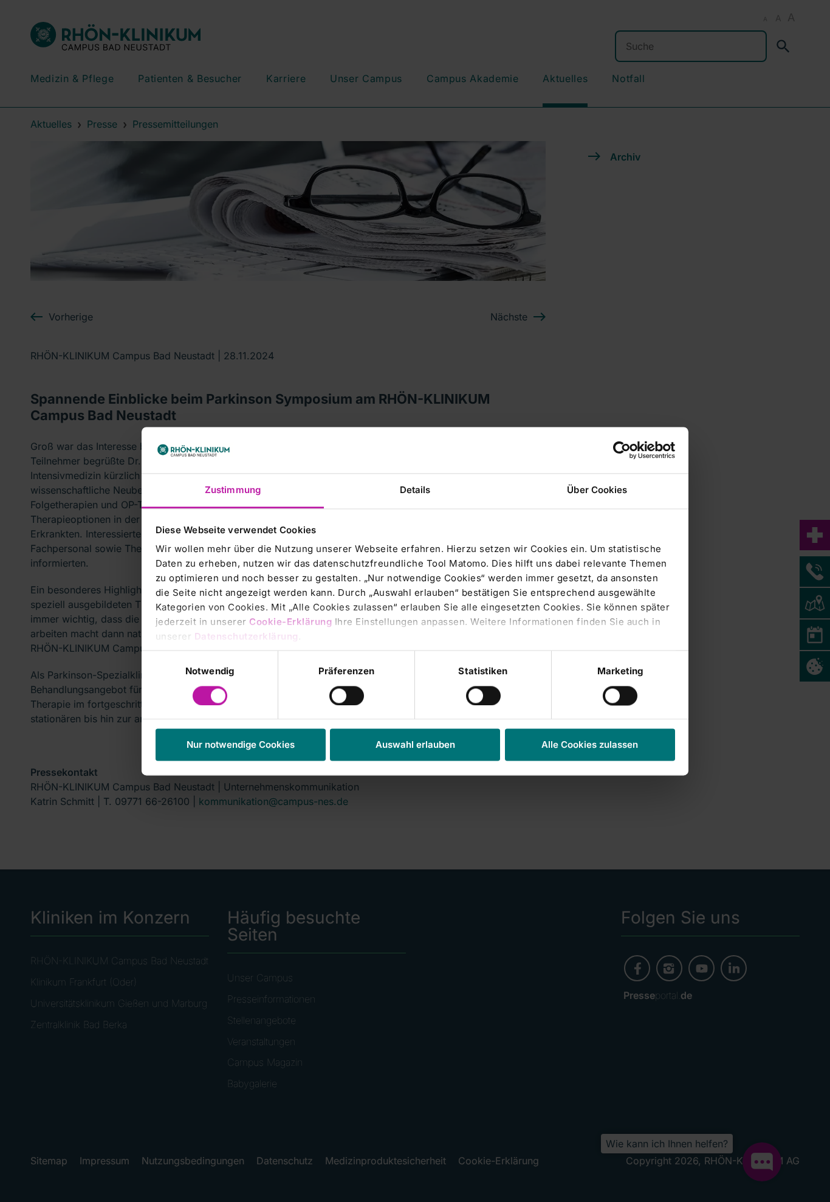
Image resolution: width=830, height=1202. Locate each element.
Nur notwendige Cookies (241, 745)
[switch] (346, 695)
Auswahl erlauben (415, 745)
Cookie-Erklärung (290, 622)
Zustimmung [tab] (233, 490)
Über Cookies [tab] (597, 490)
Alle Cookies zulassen (589, 745)
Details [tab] (415, 490)
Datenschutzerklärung (246, 637)
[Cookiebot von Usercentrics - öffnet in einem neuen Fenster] (622, 450)
